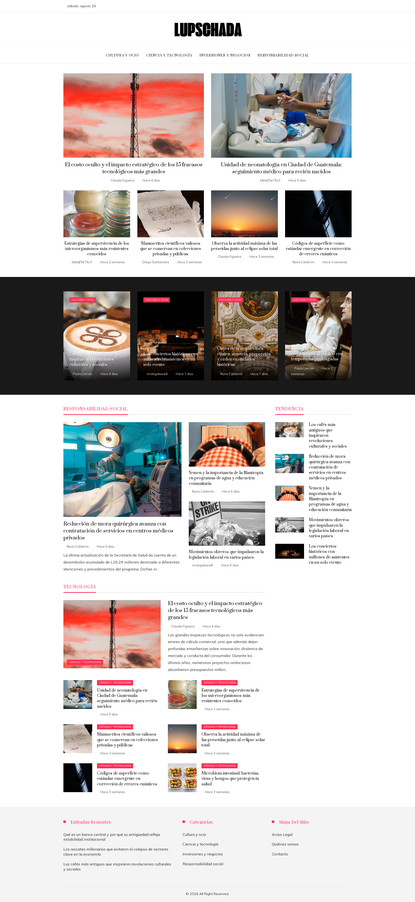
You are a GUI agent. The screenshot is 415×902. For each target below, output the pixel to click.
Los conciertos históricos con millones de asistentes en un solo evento (329, 554)
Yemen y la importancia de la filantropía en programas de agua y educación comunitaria (226, 478)
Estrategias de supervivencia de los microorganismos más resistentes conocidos (96, 249)
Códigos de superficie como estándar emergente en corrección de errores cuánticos (318, 249)
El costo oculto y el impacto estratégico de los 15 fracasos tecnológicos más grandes (133, 168)
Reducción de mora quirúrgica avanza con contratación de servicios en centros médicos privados (118, 530)
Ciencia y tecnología (85, 662)
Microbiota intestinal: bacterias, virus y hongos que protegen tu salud (230, 779)
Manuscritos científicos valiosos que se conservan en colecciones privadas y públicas (170, 249)
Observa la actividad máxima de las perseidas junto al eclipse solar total (244, 246)
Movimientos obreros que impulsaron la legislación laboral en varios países (226, 554)
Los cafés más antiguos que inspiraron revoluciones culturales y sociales (328, 435)
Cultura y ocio (82, 299)
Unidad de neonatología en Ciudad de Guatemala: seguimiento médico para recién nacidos (281, 168)
